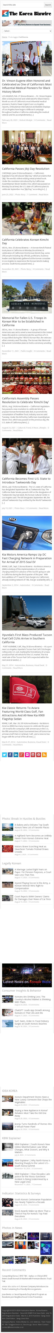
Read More (43, 194)
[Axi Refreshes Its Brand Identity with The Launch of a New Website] (8, 1244)
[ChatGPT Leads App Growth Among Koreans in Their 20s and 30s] (7, 1012)
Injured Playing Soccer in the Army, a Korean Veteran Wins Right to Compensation (32, 886)
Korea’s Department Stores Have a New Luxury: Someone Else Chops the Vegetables (33, 1099)
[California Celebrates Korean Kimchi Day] (27, 218)
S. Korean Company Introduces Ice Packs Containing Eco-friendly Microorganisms (25, 1287)
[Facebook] (10, 754)
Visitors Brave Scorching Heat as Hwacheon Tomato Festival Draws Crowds (31, 849)
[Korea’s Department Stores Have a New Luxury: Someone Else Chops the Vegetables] (7, 1099)
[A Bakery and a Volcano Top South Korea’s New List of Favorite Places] (7, 827)
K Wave (35, 428)
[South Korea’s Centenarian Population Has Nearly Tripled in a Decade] (7, 1202)
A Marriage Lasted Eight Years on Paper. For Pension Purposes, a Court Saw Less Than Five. (33, 872)
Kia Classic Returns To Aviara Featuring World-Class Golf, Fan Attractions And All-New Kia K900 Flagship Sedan (23, 713)
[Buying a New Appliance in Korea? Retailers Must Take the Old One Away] (7, 1112)
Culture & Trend (24, 428)
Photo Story (20, 194)
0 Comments (34, 830)
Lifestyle (42, 428)
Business (29, 665)
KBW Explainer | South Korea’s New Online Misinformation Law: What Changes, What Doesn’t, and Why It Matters (32, 1148)
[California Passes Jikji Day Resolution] (27, 147)
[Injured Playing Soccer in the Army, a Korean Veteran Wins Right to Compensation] (7, 885)
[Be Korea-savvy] (27, 13)
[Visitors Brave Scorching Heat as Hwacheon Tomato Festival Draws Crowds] (7, 848)
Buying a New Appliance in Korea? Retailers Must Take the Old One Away (31, 1113)
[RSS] (44, 754)
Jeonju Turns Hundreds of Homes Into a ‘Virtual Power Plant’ (33, 1125)
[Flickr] (27, 754)
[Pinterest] (38, 754)
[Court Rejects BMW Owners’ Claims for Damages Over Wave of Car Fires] (7, 898)
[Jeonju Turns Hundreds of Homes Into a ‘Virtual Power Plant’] (7, 1126)
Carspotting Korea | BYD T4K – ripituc (18, 1276)
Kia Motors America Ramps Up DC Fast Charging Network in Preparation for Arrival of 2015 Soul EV (27, 558)
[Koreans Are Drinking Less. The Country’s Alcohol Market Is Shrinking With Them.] (7, 999)
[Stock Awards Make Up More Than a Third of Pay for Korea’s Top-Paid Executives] (7, 1212)
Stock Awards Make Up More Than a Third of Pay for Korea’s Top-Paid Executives (32, 1213)
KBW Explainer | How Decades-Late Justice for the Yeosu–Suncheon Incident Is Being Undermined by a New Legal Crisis (32, 1178)
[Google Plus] (21, 754)
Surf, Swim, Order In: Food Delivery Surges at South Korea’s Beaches (32, 1022)
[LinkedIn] (16, 754)
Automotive (25, 585)
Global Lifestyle (25, 120)
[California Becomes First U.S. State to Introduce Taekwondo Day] (27, 456)
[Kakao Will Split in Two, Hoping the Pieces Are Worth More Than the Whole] (46, 1260)
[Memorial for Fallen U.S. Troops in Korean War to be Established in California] (27, 296)
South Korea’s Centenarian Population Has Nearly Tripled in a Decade (33, 1201)
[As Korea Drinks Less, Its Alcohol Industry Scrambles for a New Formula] (8, 1260)
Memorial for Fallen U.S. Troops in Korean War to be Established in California (24, 321)
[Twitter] (4, 754)
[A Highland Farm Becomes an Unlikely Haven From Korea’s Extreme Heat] (7, 837)
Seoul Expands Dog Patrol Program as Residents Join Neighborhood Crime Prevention (24, 1295)
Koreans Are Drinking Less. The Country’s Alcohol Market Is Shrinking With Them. (33, 999)
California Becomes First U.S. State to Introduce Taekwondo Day (26, 480)
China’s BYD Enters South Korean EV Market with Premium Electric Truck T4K (26, 1279)
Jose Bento (6, 1294)
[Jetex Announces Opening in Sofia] (20, 1245)
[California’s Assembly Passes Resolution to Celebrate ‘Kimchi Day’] (27, 377)
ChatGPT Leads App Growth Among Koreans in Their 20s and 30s (32, 1011)
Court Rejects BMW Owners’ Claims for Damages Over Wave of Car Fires (33, 898)
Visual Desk (39, 665)
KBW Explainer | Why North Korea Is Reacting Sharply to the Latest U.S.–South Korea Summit (32, 1163)
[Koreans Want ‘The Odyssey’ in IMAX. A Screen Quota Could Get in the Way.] (33, 1245)
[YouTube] (33, 754)
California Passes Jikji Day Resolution (25, 168)
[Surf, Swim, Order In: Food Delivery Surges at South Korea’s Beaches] (7, 1023)
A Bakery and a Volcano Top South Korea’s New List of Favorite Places (32, 826)
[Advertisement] (27, 788)
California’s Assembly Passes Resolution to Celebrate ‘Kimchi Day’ (25, 400)
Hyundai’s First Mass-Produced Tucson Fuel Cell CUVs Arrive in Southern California (27, 638)
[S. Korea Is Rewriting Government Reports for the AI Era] (46, 1248)
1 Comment (32, 194)
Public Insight (26, 351)
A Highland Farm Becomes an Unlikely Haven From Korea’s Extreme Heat (33, 837)
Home (4, 37)
